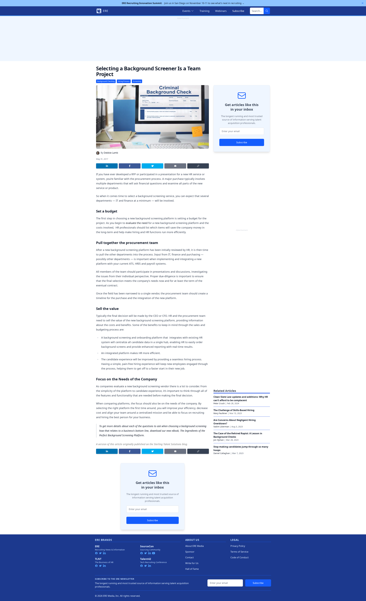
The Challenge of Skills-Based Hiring (233, 410)
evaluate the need (137, 223)
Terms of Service (239, 551)
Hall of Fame (192, 568)
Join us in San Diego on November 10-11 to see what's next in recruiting (183, 3)
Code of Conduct (239, 557)
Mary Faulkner (220, 413)
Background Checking (106, 81)
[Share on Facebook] (129, 165)
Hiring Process (124, 81)
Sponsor (189, 551)
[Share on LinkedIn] (107, 165)
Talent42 (145, 559)
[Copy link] (198, 165)
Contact (189, 557)
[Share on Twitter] (152, 165)
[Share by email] (175, 165)
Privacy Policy (237, 546)
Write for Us (191, 563)
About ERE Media (194, 546)
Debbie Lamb (111, 152)
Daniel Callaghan (221, 453)
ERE (97, 546)
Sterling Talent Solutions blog (170, 444)
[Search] (267, 11)
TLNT (98, 559)
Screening (137, 81)
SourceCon (147, 546)
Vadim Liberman (221, 426)
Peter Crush (219, 403)
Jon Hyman (218, 440)
